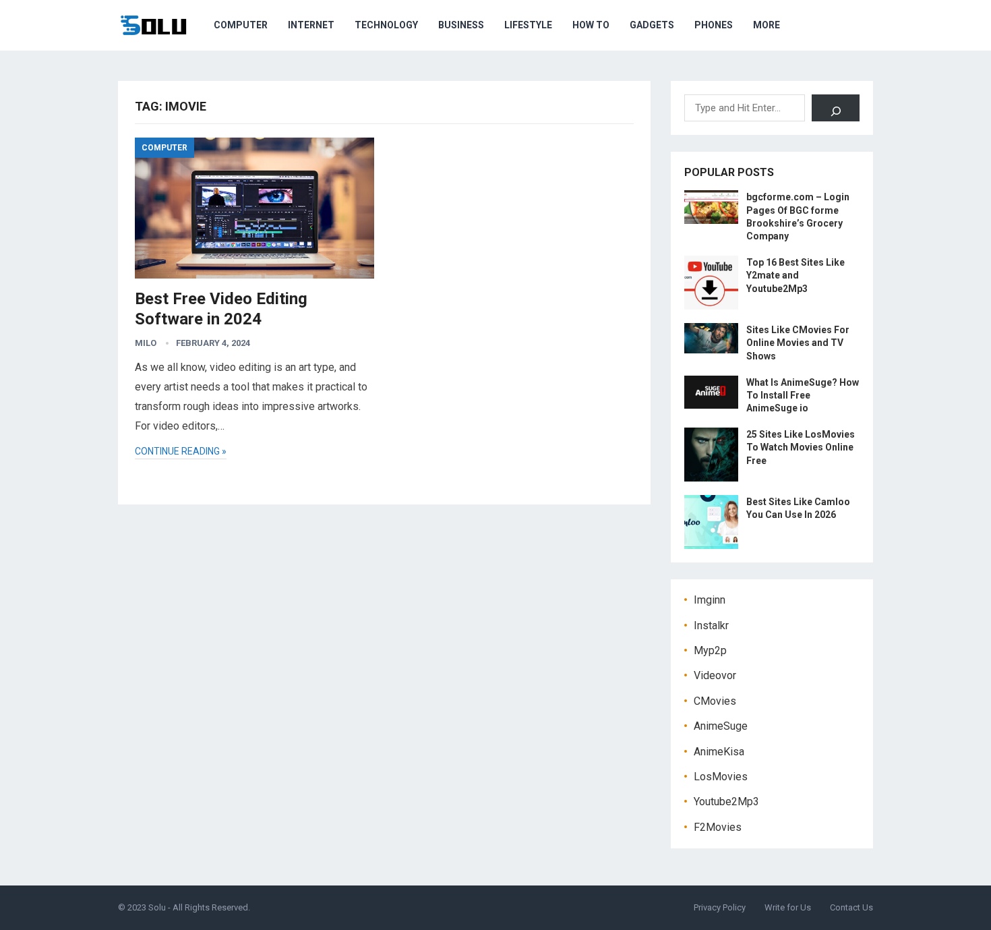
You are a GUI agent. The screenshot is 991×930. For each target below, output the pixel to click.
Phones (713, 25)
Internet (311, 25)
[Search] (836, 107)
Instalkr (711, 625)
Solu (157, 907)
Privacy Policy (720, 907)
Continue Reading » (181, 451)
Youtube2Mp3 (726, 801)
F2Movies (718, 827)
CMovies (715, 701)
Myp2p (710, 650)
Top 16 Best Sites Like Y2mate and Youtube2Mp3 (795, 275)
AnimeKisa (719, 751)
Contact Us (851, 907)
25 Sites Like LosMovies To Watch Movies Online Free (800, 447)
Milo (145, 343)
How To (590, 25)
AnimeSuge (721, 726)
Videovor (715, 675)
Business (461, 25)
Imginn (709, 599)
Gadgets (652, 25)
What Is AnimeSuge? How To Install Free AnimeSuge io (802, 395)
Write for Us (787, 907)
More (766, 25)
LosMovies (721, 776)
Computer (241, 25)
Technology (386, 25)
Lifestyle (528, 25)
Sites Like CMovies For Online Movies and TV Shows (797, 342)
